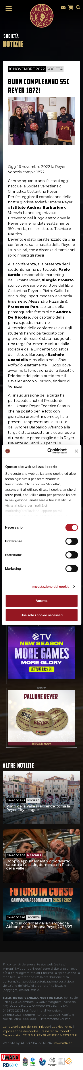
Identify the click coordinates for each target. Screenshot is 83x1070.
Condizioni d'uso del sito (20, 1026)
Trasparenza (49, 1031)
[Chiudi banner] (76, 451)
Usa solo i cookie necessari (42, 615)
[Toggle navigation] (7, 8)
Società (11, 36)
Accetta (41, 601)
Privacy (44, 1026)
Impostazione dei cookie (50, 586)
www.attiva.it (63, 1043)
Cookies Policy (62, 1026)
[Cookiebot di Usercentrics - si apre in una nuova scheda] (49, 451)
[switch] (71, 541)
